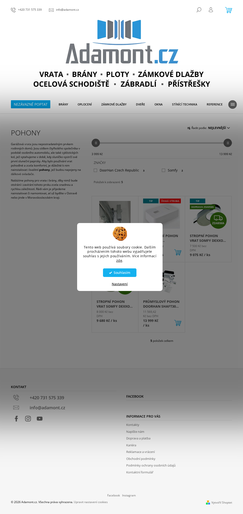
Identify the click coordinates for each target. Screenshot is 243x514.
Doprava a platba (138, 438)
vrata (27, 144)
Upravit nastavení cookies (91, 502)
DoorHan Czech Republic (122, 170)
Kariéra (131, 445)
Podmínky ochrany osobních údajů (151, 465)
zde (119, 260)
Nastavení (120, 284)
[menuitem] (63, 104)
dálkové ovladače (22, 174)
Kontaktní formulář (139, 472)
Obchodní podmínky (140, 459)
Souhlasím (122, 273)
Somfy (175, 170)
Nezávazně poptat (30, 104)
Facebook (113, 495)
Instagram (129, 495)
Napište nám (135, 431)
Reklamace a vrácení (140, 452)
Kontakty (132, 425)
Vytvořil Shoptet (221, 502)
